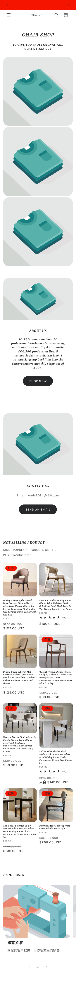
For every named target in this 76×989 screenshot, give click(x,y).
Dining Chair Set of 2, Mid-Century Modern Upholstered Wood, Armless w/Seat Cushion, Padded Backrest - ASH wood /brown (19, 678)
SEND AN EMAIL (38, 509)
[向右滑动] (47, 967)
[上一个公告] (7, 5)
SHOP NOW (38, 381)
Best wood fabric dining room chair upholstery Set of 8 (54, 827)
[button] (8, 15)
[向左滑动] (29, 967)
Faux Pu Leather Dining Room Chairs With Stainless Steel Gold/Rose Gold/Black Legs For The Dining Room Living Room (55, 604)
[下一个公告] (69, 5)
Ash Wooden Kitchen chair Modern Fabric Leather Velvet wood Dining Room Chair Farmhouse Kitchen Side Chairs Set (55, 757)
